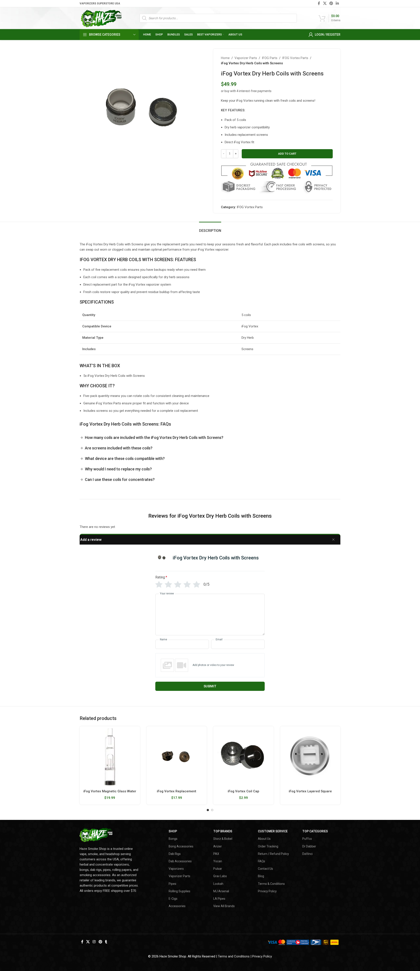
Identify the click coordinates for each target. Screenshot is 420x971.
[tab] (210, 228)
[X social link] (325, 3)
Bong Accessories (181, 846)
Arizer (217, 846)
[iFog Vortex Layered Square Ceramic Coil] (310, 756)
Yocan (217, 861)
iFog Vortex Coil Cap (243, 791)
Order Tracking (268, 846)
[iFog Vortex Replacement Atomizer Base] (177, 756)
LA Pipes (219, 898)
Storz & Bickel (222, 838)
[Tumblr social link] (105, 941)
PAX (216, 854)
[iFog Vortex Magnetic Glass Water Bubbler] (110, 756)
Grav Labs (220, 876)
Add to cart (287, 153)
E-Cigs (173, 898)
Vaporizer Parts (245, 58)
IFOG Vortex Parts (295, 58)
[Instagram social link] (94, 941)
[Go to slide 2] (212, 810)
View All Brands (224, 906)
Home (225, 58)
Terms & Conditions (271, 883)
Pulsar (217, 868)
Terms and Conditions (234, 956)
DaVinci (307, 854)
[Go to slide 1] (208, 810)
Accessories (177, 906)
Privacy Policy (267, 891)
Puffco (307, 838)
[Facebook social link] (319, 3)
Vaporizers (176, 868)
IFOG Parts (269, 58)
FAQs (261, 861)
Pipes (172, 883)
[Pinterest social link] (331, 3)
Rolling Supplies (179, 891)
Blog (261, 876)
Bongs (173, 838)
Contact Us (265, 868)
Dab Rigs (175, 854)
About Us (264, 838)
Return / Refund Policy (273, 854)
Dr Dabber (309, 846)
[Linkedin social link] (337, 3)
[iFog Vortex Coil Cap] (243, 756)
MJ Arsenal (221, 891)
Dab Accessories (180, 861)
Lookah (218, 883)
